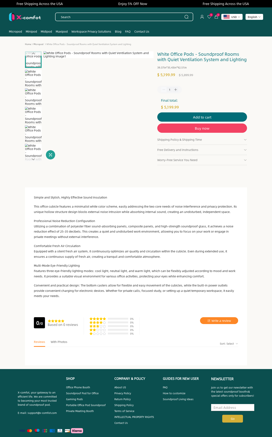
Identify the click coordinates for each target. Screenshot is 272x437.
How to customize (174, 393)
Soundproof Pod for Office (82, 393)
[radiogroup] (56, 321)
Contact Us (121, 423)
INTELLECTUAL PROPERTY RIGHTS (134, 417)
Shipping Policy (124, 405)
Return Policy (122, 399)
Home (28, 44)
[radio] (49, 321)
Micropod (38, 44)
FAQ (165, 387)
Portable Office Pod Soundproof (86, 405)
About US (120, 387)
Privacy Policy (122, 393)
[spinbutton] (170, 89)
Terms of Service (124, 411)
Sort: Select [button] (227, 343)
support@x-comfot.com (42, 413)
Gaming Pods (74, 399)
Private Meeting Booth (80, 411)
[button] (33, 53)
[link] (28, 44)
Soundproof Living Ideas (178, 399)
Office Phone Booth (78, 387)
